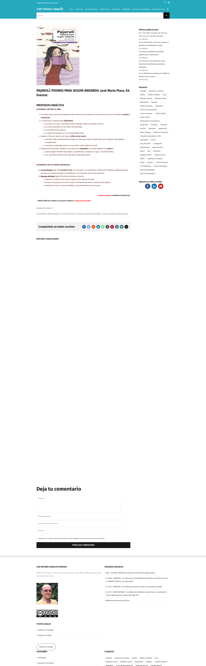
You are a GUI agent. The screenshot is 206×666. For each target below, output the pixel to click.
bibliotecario (144, 102)
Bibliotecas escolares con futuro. (118, 600)
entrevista (163, 125)
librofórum (157, 151)
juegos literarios (157, 147)
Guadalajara (144, 140)
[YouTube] (160, 186)
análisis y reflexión (154, 95)
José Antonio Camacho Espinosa (49, 214)
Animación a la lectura (46, 663)
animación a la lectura (116, 214)
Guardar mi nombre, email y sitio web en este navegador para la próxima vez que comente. (72, 538)
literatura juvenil (159, 155)
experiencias (162, 128)
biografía (154, 102)
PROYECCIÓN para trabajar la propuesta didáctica (56, 201)
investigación (157, 144)
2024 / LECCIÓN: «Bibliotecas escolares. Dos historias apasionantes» (130, 573)
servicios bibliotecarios (147, 174)
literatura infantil (145, 155)
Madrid (142, 159)
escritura (143, 128)
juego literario (144, 147)
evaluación (152, 128)
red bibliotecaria (145, 166)
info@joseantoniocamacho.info (47, 3)
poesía (126, 214)
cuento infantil (145, 117)
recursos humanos (162, 162)
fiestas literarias (145, 132)
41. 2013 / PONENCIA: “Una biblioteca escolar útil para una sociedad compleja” (134, 587)
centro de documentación (148, 110)
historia (153, 140)
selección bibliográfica (147, 170)
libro (149, 151)
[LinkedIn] (154, 186)
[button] (168, 9)
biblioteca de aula (146, 98)
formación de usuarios (160, 132)
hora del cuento (145, 144)
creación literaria (160, 113)
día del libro (144, 125)
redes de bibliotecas (160, 166)
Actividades (42, 658)
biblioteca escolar (160, 98)
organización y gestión (155, 159)
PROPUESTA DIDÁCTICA (121, 195)
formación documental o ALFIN (150, 136)
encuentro (154, 125)
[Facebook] (147, 186)
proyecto (150, 162)
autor (165, 95)
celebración (159, 106)
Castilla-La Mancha (146, 106)
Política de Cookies (45, 635)
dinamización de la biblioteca (150, 121)
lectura (142, 151)
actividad (143, 91)
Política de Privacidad (45, 630)
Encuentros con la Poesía (92, 214)
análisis (142, 95)
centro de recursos (146, 113)
